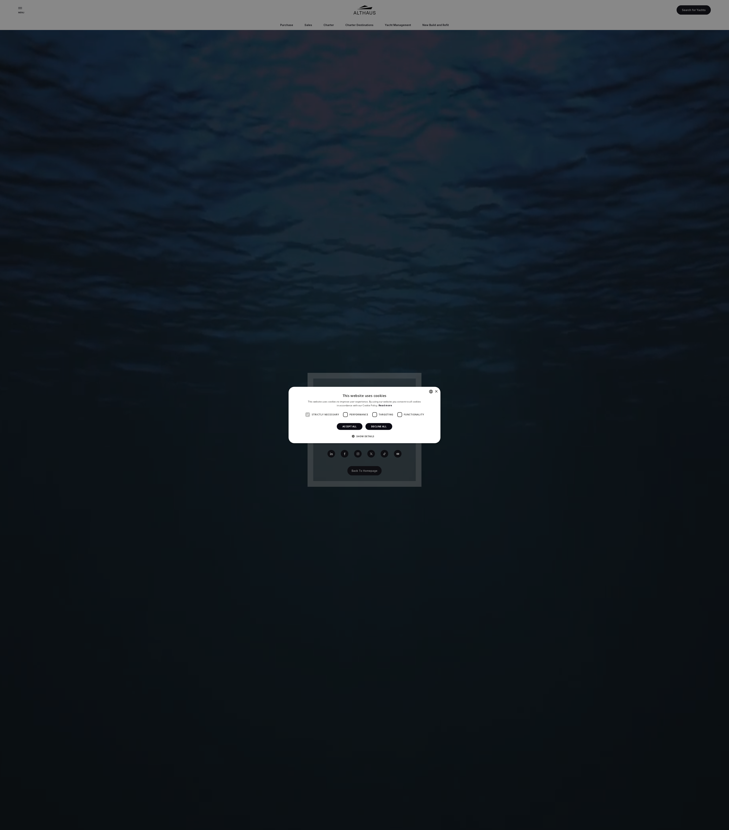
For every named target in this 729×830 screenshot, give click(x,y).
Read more (385, 405)
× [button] (436, 391)
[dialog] (364, 415)
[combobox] (431, 392)
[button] (364, 436)
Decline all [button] (379, 426)
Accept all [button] (349, 426)
